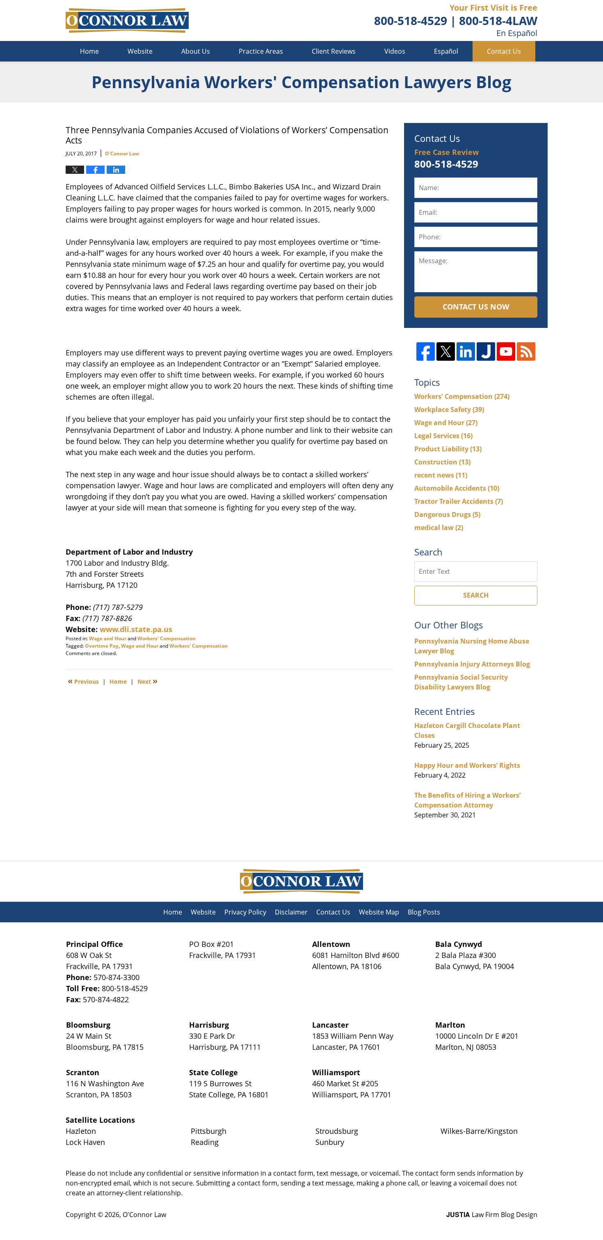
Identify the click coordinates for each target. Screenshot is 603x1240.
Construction (442, 461)
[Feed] (526, 351)
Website (140, 51)
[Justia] (486, 351)
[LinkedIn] (466, 351)
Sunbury (329, 1142)
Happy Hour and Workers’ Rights (467, 765)
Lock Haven (85, 1142)
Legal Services (443, 435)
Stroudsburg (336, 1131)
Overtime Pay (102, 645)
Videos (394, 51)
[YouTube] (506, 351)
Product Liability (448, 448)
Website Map (379, 912)
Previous (83, 681)
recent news (440, 475)
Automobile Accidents (456, 488)
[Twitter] (445, 351)
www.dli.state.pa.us (137, 629)
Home (89, 51)
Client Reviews (334, 51)
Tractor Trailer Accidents (458, 501)
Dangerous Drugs (447, 514)
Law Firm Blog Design (491, 1214)
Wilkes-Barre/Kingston (479, 1131)
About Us (195, 51)
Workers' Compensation (166, 638)
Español (446, 51)
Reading (205, 1142)
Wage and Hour (107, 638)
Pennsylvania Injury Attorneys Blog (472, 664)
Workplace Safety (449, 409)
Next (147, 681)
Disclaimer (291, 912)
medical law (438, 527)
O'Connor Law (144, 1214)
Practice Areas (261, 51)
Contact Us (504, 51)
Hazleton (81, 1131)
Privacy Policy (245, 912)
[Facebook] (425, 351)
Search (476, 595)
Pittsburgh (208, 1131)
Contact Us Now (476, 307)
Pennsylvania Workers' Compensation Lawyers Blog (127, 20)
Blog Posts (424, 912)
